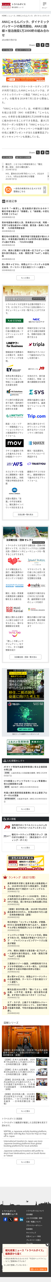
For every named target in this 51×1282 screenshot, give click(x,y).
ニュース (11, 15)
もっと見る (25, 277)
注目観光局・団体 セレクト (19, 540)
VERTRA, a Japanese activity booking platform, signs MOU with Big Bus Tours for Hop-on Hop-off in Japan (25, 1133)
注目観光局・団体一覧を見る (25, 657)
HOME (4, 15)
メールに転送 (7, 50)
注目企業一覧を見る (25, 514)
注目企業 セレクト (15, 299)
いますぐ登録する (39, 1269)
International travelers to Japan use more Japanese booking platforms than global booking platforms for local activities (23, 1143)
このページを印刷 (24, 50)
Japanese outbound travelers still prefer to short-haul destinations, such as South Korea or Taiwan (24, 1153)
